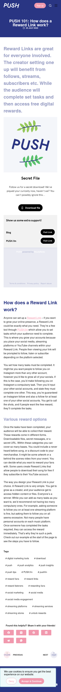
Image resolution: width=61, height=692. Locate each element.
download (40, 558)
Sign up (40, 5)
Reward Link (34, 318)
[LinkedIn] (46, 632)
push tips (10, 572)
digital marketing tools (17, 558)
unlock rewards (37, 613)
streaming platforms (16, 606)
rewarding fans (36, 585)
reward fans (12, 578)
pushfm (42, 572)
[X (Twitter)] (21, 632)
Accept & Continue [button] (31, 681)
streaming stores (14, 613)
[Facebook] (9, 632)
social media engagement (19, 599)
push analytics (25, 565)
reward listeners (14, 585)
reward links (31, 578)
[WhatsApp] (21, 640)
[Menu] (56, 5)
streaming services (42, 606)
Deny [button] (11, 681)
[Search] (50, 5)
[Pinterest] (34, 632)
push (8, 565)
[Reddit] (9, 640)
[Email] (56, 684)
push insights (46, 565)
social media (36, 592)
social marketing (14, 592)
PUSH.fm (22, 329)
